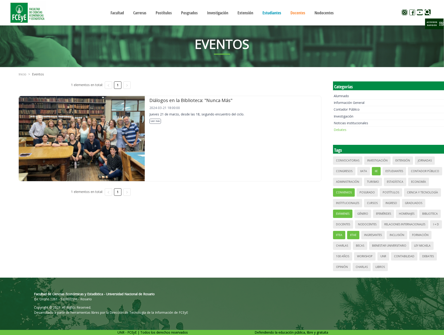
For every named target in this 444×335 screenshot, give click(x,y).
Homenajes (406, 214)
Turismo (373, 182)
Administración (347, 182)
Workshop (365, 256)
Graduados (413, 203)
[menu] (222, 12)
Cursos (372, 203)
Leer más (155, 121)
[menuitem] (117, 12)
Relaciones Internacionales (404, 224)
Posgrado (367, 192)
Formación (420, 235)
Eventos (38, 74)
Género (362, 214)
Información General (349, 102)
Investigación (343, 116)
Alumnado (341, 96)
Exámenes (342, 214)
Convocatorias (347, 160)
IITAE (353, 235)
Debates (340, 129)
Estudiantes (394, 171)
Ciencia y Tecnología (422, 192)
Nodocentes (367, 224)
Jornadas (425, 160)
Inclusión (397, 235)
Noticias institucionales (351, 123)
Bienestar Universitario (389, 246)
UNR (383, 256)
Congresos (344, 171)
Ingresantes (373, 235)
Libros (380, 267)
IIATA (363, 171)
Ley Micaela (422, 246)
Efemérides (383, 214)
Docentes (343, 224)
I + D (436, 224)
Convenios (344, 192)
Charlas (342, 246)
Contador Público (347, 109)
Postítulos (391, 192)
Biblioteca (430, 214)
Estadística (395, 182)
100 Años (342, 256)
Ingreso (391, 203)
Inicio (22, 74)
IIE (376, 171)
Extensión (402, 160)
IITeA (339, 235)
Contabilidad (404, 256)
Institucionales (347, 203)
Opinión (342, 267)
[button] (434, 24)
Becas (360, 246)
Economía (418, 182)
